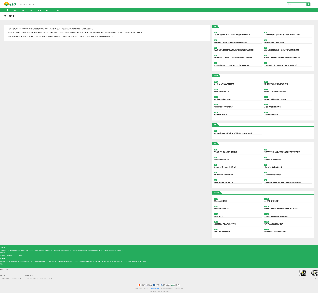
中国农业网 (100, 261)
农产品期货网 (22, 250)
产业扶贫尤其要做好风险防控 (272, 175)
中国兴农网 (118, 250)
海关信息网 (12, 250)
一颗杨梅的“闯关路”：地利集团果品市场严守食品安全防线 (280, 65)
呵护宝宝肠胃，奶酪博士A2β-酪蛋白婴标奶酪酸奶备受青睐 (230, 42)
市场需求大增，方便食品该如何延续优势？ (226, 152)
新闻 (23, 10)
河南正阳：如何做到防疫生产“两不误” (275, 91)
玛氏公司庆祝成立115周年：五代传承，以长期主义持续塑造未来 (232, 35)
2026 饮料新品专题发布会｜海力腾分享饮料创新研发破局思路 (281, 50)
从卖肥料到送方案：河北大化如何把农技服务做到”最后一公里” (282, 35)
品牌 (47, 10)
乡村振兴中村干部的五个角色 (272, 107)
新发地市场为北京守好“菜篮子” (223, 99)
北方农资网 (36, 250)
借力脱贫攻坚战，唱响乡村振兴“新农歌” (225, 167)
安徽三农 (45, 261)
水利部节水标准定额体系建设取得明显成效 (276, 216)
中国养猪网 (46, 250)
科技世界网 (106, 250)
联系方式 (8, 269)
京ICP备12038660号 (154, 288)
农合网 (26, 250)
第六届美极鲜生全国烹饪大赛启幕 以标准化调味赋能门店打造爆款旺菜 (233, 50)
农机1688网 (113, 261)
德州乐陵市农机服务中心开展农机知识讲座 (276, 84)
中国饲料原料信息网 (38, 261)
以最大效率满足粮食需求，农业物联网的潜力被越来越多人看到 (282, 152)
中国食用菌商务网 (107, 261)
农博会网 (32, 261)
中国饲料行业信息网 (73, 250)
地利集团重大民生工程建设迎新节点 (274, 42)
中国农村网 (69, 261)
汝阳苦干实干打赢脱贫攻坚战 (272, 159)
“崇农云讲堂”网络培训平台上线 (273, 167)
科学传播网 (84, 261)
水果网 (139, 261)
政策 (39, 10)
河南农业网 (53, 261)
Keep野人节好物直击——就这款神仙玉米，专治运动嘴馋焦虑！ (232, 65)
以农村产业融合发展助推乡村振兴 (273, 224)
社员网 (122, 250)
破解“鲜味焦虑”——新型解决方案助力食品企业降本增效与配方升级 (233, 57)
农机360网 (89, 250)
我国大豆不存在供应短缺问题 (222, 231)
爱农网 (61, 261)
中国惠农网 (26, 261)
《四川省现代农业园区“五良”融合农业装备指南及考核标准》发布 (282, 182)
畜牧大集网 (31, 250)
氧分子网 (7, 250)
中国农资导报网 (20, 261)
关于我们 (2, 269)
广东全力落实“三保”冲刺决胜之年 (223, 107)
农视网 (15, 261)
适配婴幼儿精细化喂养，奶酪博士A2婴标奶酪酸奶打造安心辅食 (282, 57)
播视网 (6, 261)
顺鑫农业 (15, 255)
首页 (15, 10)
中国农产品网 (119, 261)
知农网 (80, 261)
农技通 (31, 10)
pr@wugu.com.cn (16, 278)
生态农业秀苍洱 (218, 216)
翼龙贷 (20, 255)
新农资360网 (66, 250)
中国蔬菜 (65, 261)
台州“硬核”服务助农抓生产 (221, 91)
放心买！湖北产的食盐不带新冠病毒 (224, 84)
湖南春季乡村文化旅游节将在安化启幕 (275, 99)
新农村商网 (11, 261)
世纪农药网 (143, 261)
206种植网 (135, 261)
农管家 (93, 250)
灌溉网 (79, 250)
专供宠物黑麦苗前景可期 (271, 114)
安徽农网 (17, 250)
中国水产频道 (76, 261)
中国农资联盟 (56, 250)
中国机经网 (130, 261)
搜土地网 (49, 261)
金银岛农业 (41, 250)
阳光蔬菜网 (124, 261)
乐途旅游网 (2, 261)
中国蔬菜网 (2, 250)
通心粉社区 (2, 255)
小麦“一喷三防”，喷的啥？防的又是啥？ (275, 231)
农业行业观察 (84, 250)
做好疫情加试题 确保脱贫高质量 (223, 175)
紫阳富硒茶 (89, 261)
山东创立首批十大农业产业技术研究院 (224, 224)
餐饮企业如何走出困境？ (221, 201)
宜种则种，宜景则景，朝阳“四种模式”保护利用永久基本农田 (281, 209)
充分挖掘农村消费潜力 (220, 114)
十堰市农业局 (9, 255)
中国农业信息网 (112, 250)
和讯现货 (61, 250)
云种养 (102, 250)
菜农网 (50, 250)
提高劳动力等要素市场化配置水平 (223, 182)
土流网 (58, 261)
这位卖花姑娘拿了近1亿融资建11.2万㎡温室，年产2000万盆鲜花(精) (233, 133)
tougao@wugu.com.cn (46, 278)
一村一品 (56, 10)
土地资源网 (94, 261)
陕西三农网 (97, 250)
